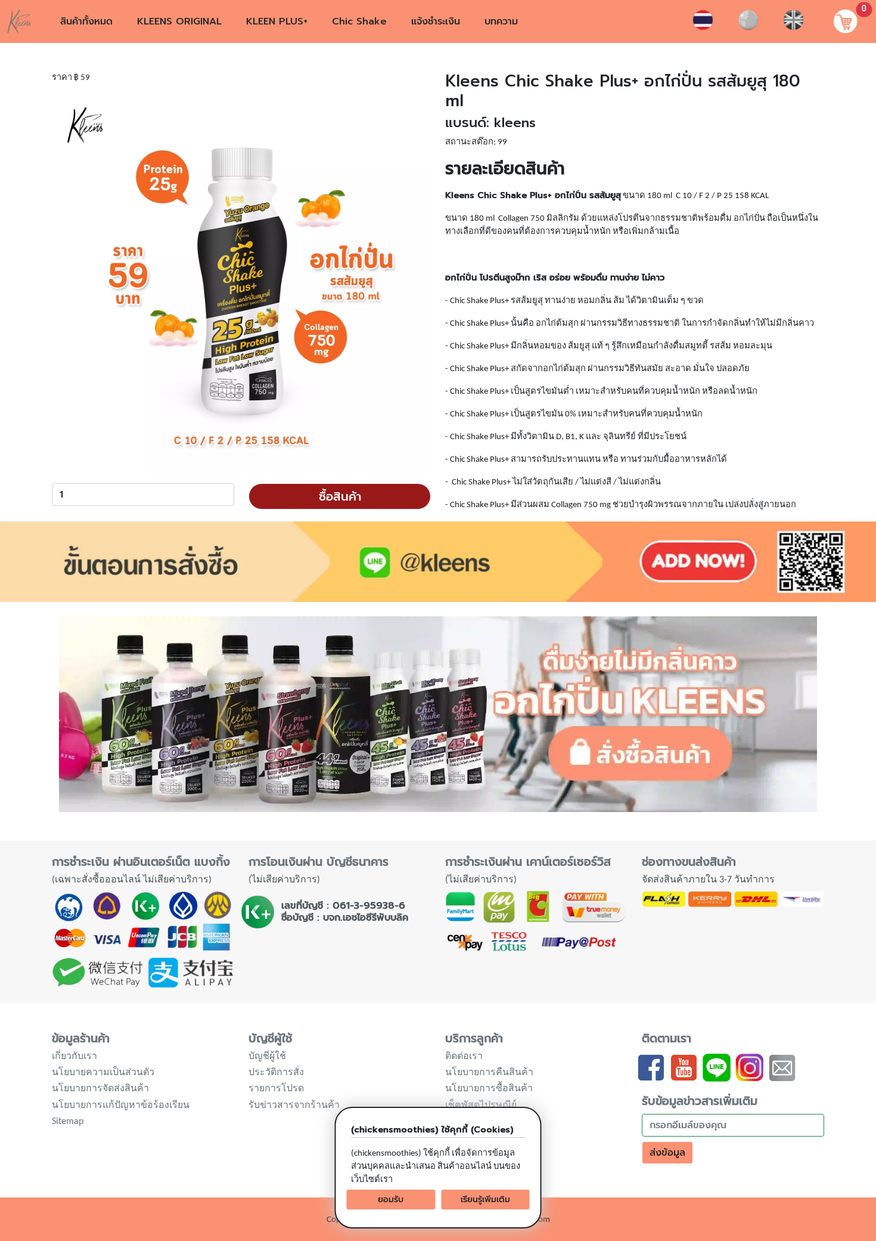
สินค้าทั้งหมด (86, 21)
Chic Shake (359, 21)
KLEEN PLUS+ (276, 21)
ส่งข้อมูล (667, 1153)
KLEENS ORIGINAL (179, 21)
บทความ (501, 21)
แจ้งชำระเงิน (435, 21)
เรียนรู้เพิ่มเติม (485, 1199)
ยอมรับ (390, 1199)
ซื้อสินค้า (340, 496)
